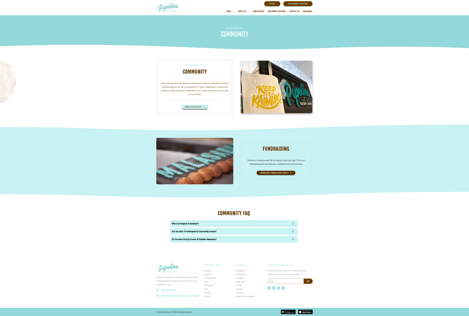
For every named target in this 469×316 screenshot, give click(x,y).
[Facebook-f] (269, 288)
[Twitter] (274, 288)
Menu (229, 11)
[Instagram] (278, 288)
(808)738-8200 (168, 290)
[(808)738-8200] (157, 290)
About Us (242, 11)
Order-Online (258, 11)
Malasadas (307, 11)
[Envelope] (283, 288)
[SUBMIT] (308, 281)
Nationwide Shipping (277, 11)
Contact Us (294, 11)
